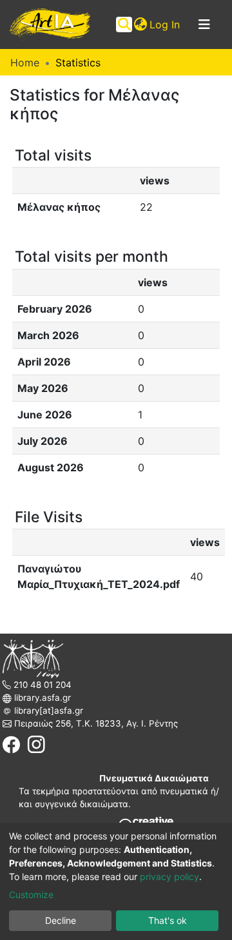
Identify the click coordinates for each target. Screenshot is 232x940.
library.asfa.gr (41, 697)
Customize (31, 894)
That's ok (167, 920)
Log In (165, 24)
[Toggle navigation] (204, 24)
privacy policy (169, 876)
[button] (140, 24)
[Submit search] (124, 24)
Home (24, 62)
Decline (60, 920)
